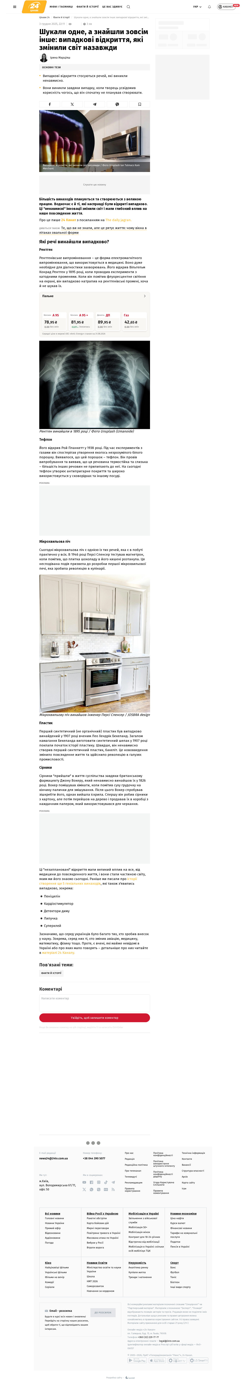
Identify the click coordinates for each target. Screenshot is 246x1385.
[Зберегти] (139, 104)
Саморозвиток (95, 1286)
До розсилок (103, 1312)
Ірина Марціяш (60, 57)
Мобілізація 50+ (138, 1227)
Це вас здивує (112, 6)
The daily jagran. (119, 220)
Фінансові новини (181, 1228)
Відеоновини (53, 1233)
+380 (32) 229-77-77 (148, 1337)
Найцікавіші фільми (57, 1267)
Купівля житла (137, 1272)
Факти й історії (88, 6)
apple (157, 1360)
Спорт (174, 1263)
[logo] (34, 7)
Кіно (48, 1263)
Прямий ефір (53, 1228)
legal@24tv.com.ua (169, 1341)
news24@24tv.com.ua (53, 1158)
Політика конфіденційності (163, 1154)
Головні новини (54, 1218)
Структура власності (193, 1171)
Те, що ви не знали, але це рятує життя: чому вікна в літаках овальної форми (93, 230)
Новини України (54, 1223)
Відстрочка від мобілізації (144, 1241)
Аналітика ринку (138, 1267)
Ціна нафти (177, 1218)
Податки (175, 1241)
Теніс (173, 1277)
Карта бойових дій (98, 1223)
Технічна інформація (193, 1153)
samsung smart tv (198, 1360)
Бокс (173, 1267)
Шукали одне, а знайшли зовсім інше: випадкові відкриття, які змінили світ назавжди (111, 17)
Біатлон (175, 1282)
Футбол (174, 1272)
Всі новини (52, 1213)
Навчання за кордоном (100, 1291)
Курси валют (177, 1223)
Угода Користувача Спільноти (163, 1183)
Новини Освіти (97, 1263)
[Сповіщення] (209, 6)
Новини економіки (183, 1213)
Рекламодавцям (133, 1183)
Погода (49, 1242)
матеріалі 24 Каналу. (58, 953)
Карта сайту (188, 1183)
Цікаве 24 (44, 17)
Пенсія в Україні (179, 1246)
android (137, 1360)
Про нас (129, 1153)
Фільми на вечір (54, 1277)
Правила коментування (161, 1192)
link (84, 1182)
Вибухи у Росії (95, 1242)
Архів (185, 1177)
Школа (91, 1276)
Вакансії (186, 1165)
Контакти (187, 1159)
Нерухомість (137, 1263)
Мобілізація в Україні (144, 1213)
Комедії (49, 1282)
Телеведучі (131, 1177)
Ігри (184, 1189)
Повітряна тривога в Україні (103, 1233)
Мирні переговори (98, 1228)
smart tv (177, 1360)
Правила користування (132, 1190)
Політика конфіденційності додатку (163, 1174)
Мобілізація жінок (139, 1232)
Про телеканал (133, 1171)
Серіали (49, 1287)
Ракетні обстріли (97, 1218)
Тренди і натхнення (140, 1277)
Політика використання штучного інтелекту (164, 1163)
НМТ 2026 (92, 1281)
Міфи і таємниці (61, 6)
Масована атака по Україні (102, 1237)
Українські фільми (56, 1272)
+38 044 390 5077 (94, 1158)
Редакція (130, 1159)
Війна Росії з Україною (102, 1213)
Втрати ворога (95, 1247)
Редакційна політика (136, 1165)
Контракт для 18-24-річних (144, 1237)
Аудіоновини (52, 1237)
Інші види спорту (180, 1287)
